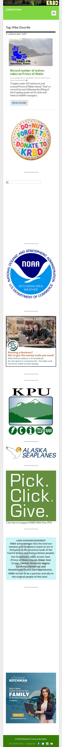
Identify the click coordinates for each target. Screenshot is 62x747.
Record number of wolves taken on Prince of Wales (27, 72)
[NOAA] (31, 274)
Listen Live (13, 9)
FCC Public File (16, 743)
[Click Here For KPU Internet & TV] (31, 411)
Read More (19, 102)
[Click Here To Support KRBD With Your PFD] (31, 496)
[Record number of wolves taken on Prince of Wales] (31, 52)
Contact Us (30, 743)
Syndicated (19, 80)
